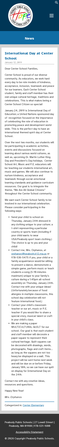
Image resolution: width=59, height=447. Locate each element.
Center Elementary (33, 405)
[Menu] (51, 15)
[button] (56, 3)
